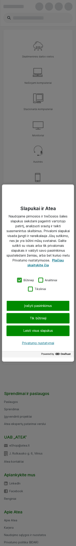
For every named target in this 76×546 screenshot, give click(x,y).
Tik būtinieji (38, 318)
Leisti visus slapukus (38, 331)
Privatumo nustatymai (38, 343)
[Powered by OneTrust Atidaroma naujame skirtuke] (56, 354)
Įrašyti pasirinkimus (38, 306)
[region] (38, 273)
